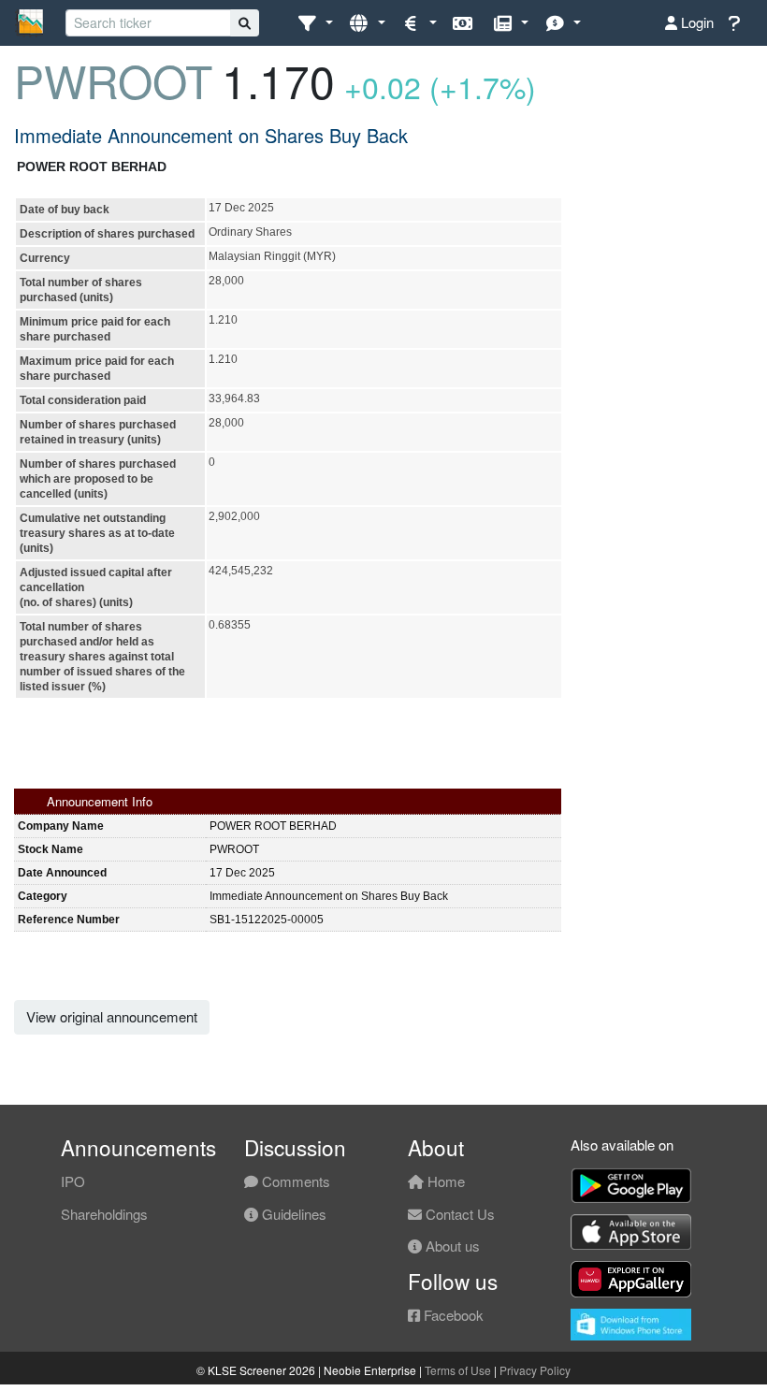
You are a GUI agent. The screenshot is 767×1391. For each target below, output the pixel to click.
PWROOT (113, 80)
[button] (314, 23)
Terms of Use (458, 1370)
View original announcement (111, 1016)
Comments (294, 1181)
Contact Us (458, 1214)
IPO (73, 1181)
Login (695, 22)
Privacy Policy (535, 1370)
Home (444, 1181)
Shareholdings (104, 1214)
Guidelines (292, 1214)
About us (451, 1245)
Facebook (452, 1315)
